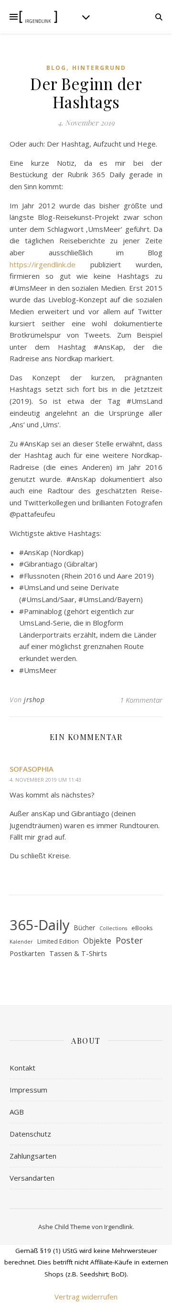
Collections (113, 928)
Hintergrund (99, 68)
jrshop (34, 699)
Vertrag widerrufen (86, 1296)
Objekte (97, 941)
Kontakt (22, 1067)
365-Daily (40, 925)
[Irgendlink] (38, 17)
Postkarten (27, 953)
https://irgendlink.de (42, 264)
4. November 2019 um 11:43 (45, 779)
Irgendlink (118, 1226)
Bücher (84, 927)
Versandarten (32, 1178)
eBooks (141, 928)
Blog (56, 68)
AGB (17, 1111)
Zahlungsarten (33, 1156)
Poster (129, 940)
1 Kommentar (141, 700)
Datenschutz (30, 1134)
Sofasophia (32, 769)
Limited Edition (58, 941)
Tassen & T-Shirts (78, 953)
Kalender (21, 941)
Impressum (28, 1089)
